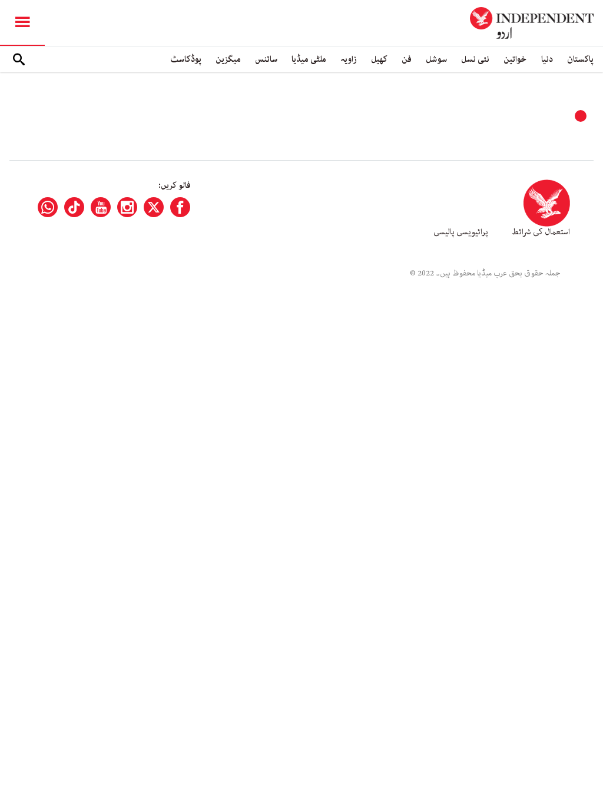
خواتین (515, 59)
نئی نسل (475, 59)
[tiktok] (74, 207)
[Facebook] (180, 207)
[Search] (19, 59)
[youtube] (101, 207)
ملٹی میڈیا (308, 59)
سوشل (436, 59)
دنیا (547, 59)
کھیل (379, 59)
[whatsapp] (48, 207)
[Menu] (22, 23)
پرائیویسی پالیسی (460, 231)
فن (407, 59)
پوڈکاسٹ (185, 59)
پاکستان (580, 59)
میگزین (228, 59)
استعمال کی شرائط (541, 231)
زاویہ (348, 59)
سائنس (266, 59)
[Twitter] (154, 207)
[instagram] (127, 207)
